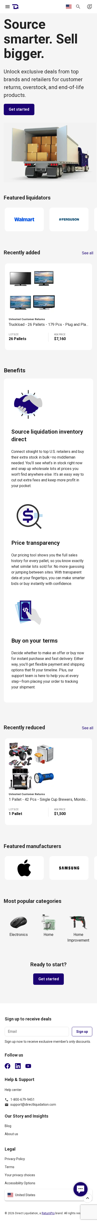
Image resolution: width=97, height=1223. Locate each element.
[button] (48, 1195)
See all (87, 253)
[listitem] (48, 1128)
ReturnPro (48, 1213)
